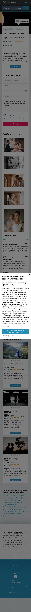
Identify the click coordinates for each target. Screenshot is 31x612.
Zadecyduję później (8, 336)
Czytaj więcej (6, 326)
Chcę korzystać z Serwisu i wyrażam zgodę (15, 331)
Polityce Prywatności (13, 312)
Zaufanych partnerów (12, 306)
